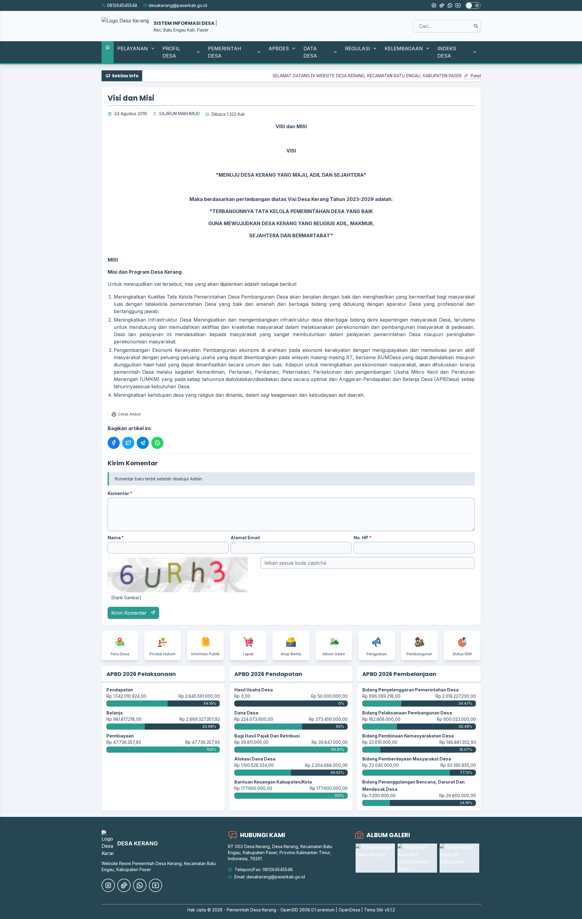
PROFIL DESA (171, 52)
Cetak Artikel (129, 414)
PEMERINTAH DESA (224, 52)
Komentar (120, 493)
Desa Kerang (263, 909)
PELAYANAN (132, 48)
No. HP (362, 537)
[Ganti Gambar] (126, 597)
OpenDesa (349, 909)
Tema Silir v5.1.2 (379, 909)
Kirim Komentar (129, 613)
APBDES (279, 48)
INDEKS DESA (446, 52)
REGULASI (357, 48)
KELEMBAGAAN (404, 48)
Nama (116, 537)
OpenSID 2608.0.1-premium (307, 909)
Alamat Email (245, 537)
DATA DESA (310, 52)
